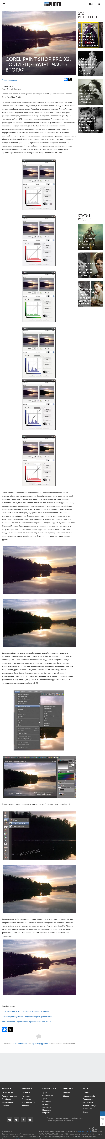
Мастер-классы (28, 1102)
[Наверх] (101, 1130)
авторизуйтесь (21, 1044)
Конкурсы (26, 1096)
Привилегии (88, 1099)
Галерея (5, 1106)
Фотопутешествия (9, 1096)
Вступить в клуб (89, 1106)
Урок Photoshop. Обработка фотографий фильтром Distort (26, 1022)
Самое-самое (7, 1093)
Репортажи (26, 1099)
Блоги (85, 1112)
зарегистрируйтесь (40, 1044)
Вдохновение (7, 1102)
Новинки (66, 1093)
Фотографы (88, 1102)
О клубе (86, 1093)
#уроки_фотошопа (9, 80)
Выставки (26, 1093)
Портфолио (6, 1099)
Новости (25, 1106)
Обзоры (66, 1096)
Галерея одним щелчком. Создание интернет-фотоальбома (27, 1017)
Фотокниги (87, 1109)
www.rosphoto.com (56, 1121)
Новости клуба (89, 1096)
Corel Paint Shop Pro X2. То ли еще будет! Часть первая (25, 1011)
